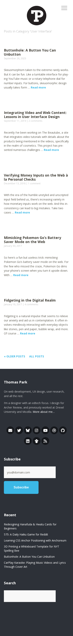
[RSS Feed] (45, 441)
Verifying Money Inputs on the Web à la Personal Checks (36, 177)
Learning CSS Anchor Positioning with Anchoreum (35, 540)
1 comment (34, 183)
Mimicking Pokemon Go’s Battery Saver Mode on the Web (32, 239)
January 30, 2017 (13, 246)
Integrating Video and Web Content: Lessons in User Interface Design (35, 114)
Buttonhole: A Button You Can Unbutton (30, 52)
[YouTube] (45, 430)
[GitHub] (63, 430)
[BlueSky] (28, 430)
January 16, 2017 (13, 304)
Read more (38, 87)
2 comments (35, 120)
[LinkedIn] (28, 441)
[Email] (10, 430)
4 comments (31, 304)
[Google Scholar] (36, 441)
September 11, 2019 (15, 120)
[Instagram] (36, 430)
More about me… (44, 412)
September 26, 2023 (15, 58)
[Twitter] (19, 430)
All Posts (36, 356)
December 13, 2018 (15, 183)
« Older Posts (14, 356)
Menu (64, 8)
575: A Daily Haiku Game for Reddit (26, 534)
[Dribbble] (54, 430)
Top (65, 625)
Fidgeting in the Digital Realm (30, 300)
